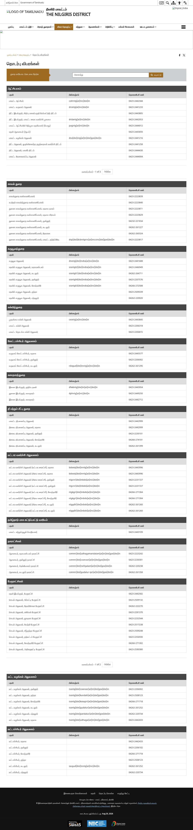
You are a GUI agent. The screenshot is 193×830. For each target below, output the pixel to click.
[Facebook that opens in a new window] (180, 55)
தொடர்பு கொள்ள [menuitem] (106, 793)
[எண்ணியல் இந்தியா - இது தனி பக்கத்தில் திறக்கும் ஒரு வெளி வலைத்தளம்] (180, 8)
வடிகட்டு (157, 75)
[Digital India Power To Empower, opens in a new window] (118, 824)
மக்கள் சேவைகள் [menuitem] (126, 26)
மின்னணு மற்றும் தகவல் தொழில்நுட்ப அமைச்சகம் (91, 806)
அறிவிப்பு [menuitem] (109, 26)
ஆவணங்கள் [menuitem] (94, 26)
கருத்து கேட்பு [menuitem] (123, 793)
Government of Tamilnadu (32, 2)
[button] (184, 27)
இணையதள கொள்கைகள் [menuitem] (75, 793)
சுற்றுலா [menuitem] (79, 26)
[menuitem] (161, 3)
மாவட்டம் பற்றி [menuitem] (25, 26)
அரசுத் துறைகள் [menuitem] (44, 26)
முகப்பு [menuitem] (11, 26)
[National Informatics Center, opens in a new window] (97, 824)
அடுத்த (107, 171)
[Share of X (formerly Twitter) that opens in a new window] (184, 55)
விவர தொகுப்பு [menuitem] (63, 26)
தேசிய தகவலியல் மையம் (147, 803)
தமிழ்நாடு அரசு (12, 2)
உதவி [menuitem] (93, 793)
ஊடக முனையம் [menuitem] (147, 26)
